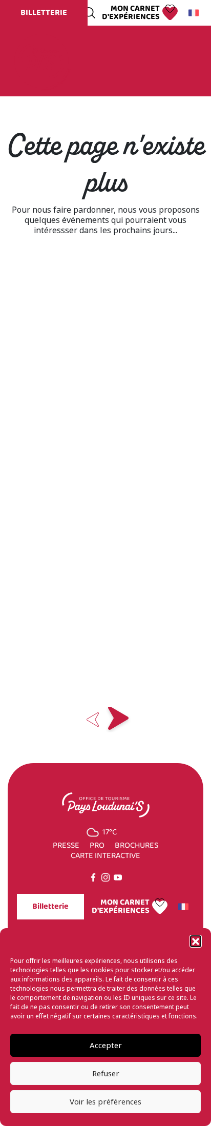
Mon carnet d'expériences (131, 13)
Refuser (105, 1073)
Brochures (136, 846)
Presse (66, 846)
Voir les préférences (105, 1102)
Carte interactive (105, 856)
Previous (93, 719)
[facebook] (93, 877)
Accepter (106, 1045)
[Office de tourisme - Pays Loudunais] (41, 60)
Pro (97, 846)
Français (195, 12)
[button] (196, 941)
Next (118, 719)
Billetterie (43, 12)
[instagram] (105, 877)
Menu (179, 61)
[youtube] (118, 877)
